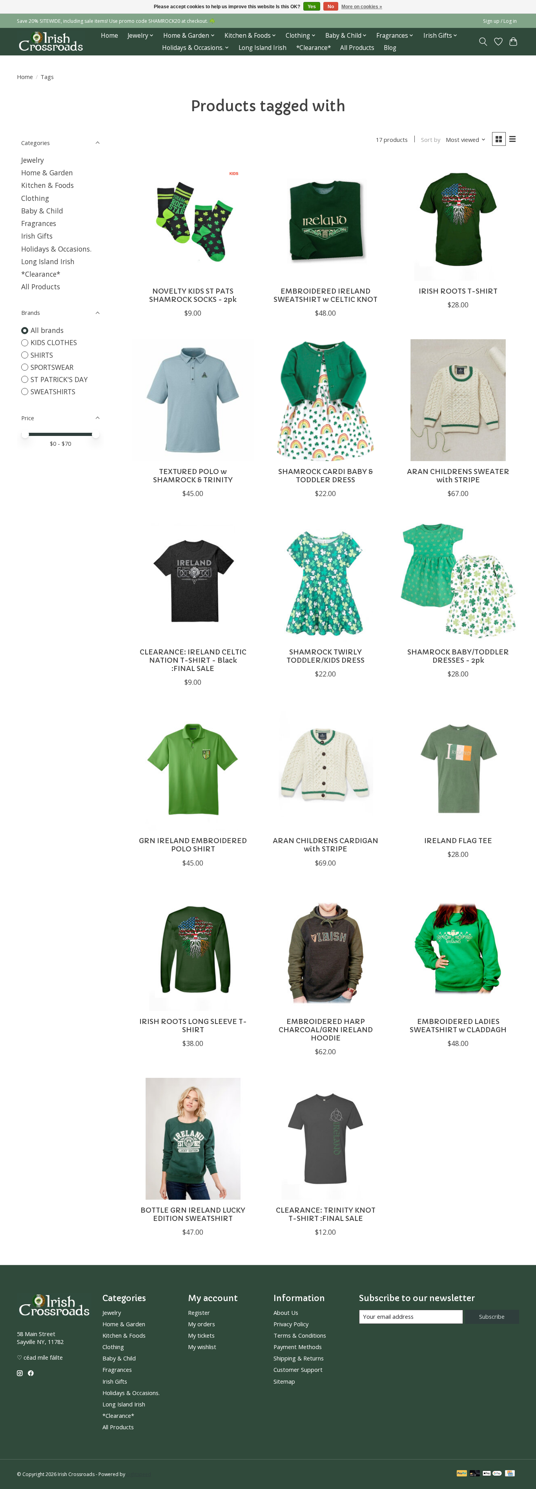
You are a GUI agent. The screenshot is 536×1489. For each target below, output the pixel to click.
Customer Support (298, 1369)
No (331, 6)
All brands (47, 330)
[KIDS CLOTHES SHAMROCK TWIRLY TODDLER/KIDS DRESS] (325, 581)
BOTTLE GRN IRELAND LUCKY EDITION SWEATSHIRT (192, 1214)
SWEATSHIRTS (53, 391)
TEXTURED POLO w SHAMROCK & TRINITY (193, 475)
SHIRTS (42, 355)
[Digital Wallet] (492, 1474)
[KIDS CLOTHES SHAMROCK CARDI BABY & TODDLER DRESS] (325, 400)
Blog (390, 48)
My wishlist (202, 1347)
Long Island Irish (262, 48)
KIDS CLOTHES (54, 342)
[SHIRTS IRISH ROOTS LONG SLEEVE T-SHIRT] (193, 950)
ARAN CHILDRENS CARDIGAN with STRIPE (325, 844)
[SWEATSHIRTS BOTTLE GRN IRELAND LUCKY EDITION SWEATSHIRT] (193, 1139)
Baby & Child (42, 210)
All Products (357, 48)
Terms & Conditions (299, 1335)
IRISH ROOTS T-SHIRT (458, 291)
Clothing (35, 198)
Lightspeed (138, 1474)
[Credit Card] (510, 1474)
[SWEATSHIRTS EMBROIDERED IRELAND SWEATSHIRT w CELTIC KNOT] (325, 220)
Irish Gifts (37, 236)
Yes (312, 6)
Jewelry (32, 160)
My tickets (201, 1335)
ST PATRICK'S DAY (59, 379)
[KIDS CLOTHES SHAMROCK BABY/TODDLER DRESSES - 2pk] (458, 581)
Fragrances (38, 223)
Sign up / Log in (500, 21)
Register (199, 1312)
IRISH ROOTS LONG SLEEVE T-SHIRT (193, 1025)
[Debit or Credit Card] (475, 1474)
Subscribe (492, 1316)
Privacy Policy (290, 1324)
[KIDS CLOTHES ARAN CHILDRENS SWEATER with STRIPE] (458, 400)
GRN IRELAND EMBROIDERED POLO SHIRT (193, 844)
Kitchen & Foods (47, 185)
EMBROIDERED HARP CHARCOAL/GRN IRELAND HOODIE (326, 1029)
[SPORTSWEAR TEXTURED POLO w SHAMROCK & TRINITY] (193, 400)
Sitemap (284, 1381)
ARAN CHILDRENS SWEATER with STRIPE (458, 475)
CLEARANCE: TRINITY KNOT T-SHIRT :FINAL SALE (326, 1214)
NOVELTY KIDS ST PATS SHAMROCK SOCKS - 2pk (193, 295)
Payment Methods (297, 1347)
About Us (285, 1312)
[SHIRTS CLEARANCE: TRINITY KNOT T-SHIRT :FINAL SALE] (325, 1139)
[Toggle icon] (483, 42)
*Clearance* (313, 48)
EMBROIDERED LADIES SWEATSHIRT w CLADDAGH (458, 1025)
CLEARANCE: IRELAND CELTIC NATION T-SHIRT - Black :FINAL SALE (193, 660)
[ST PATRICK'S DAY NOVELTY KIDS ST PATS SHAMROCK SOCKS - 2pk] (193, 220)
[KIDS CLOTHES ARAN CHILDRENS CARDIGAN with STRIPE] (325, 769)
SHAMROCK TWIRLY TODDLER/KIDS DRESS (325, 656)
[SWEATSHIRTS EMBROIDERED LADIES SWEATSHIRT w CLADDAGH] (458, 950)
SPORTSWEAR (52, 367)
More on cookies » (361, 6)
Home (109, 35)
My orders (201, 1324)
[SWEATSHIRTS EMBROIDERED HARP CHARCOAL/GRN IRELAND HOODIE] (325, 950)
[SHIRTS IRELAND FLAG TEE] (458, 769)
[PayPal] (462, 1474)
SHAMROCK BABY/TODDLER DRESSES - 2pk (458, 656)
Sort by (430, 139)
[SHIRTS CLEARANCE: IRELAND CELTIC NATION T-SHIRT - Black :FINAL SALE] (193, 581)
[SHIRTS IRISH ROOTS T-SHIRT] (458, 220)
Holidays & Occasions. (56, 249)
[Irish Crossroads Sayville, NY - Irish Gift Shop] (51, 41)
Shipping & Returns (298, 1358)
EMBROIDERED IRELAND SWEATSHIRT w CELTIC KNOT (325, 295)
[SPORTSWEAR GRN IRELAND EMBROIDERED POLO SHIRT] (193, 769)
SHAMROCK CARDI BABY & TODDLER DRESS (325, 475)
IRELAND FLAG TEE (458, 840)
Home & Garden (47, 172)
